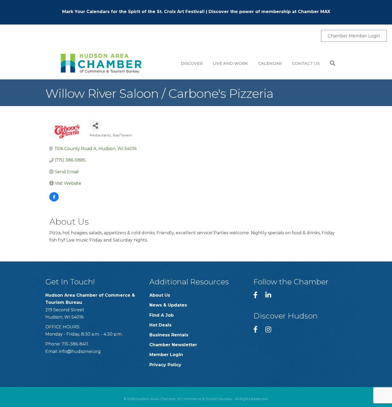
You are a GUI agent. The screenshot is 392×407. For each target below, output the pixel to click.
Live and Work (230, 63)
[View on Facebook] (54, 200)
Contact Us (306, 63)
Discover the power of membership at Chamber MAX (269, 11)
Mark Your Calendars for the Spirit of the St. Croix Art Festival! (133, 11)
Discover (192, 63)
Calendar (270, 63)
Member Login (166, 354)
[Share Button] (95, 125)
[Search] (330, 63)
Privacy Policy (165, 364)
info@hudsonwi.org (80, 351)
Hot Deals (160, 325)
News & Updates (168, 305)
